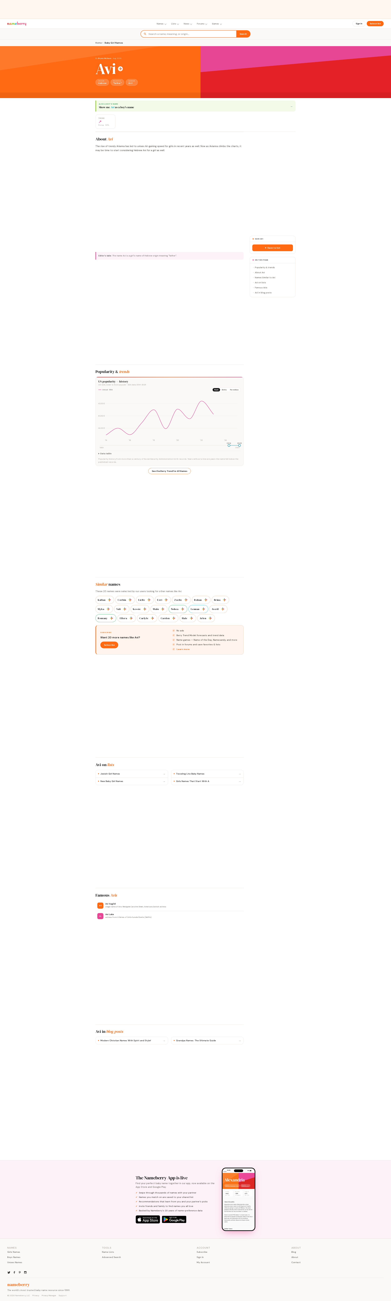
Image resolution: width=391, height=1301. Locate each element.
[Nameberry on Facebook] (14, 1272)
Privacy (35, 1295)
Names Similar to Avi (265, 277)
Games (215, 23)
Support (63, 1295)
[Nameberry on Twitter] (8, 1272)
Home (98, 42)
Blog (293, 1252)
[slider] (229, 445)
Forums (200, 23)
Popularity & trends (265, 267)
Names (160, 23)
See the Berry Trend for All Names (169, 471)
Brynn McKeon (104, 58)
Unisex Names (14, 1262)
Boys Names (13, 1257)
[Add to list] (120, 68)
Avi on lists (260, 282)
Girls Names (13, 1252)
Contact (296, 1262)
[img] (169, 418)
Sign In (359, 23)
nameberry (18, 1284)
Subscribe (375, 23)
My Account (203, 1262)
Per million (234, 390)
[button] (272, 247)
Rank (216, 390)
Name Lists (108, 1252)
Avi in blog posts (263, 292)
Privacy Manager (49, 1295)
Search (243, 34)
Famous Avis (261, 287)
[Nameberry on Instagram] (25, 1272)
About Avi (260, 272)
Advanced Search (111, 1257)
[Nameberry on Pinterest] (19, 1272)
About (294, 1257)
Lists (173, 23)
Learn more (183, 649)
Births (224, 390)
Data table (105, 453)
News (186, 23)
